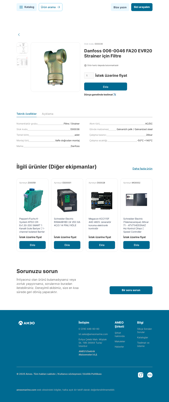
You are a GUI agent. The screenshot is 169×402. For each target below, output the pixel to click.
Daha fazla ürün (142, 168)
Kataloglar (142, 337)
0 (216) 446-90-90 (89, 328)
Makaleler (120, 341)
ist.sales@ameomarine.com (93, 334)
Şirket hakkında (120, 334)
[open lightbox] (22, 48)
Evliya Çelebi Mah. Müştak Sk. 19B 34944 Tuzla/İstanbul (93, 342)
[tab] (27, 114)
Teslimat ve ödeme (143, 344)
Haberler (119, 346)
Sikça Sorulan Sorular (144, 330)
